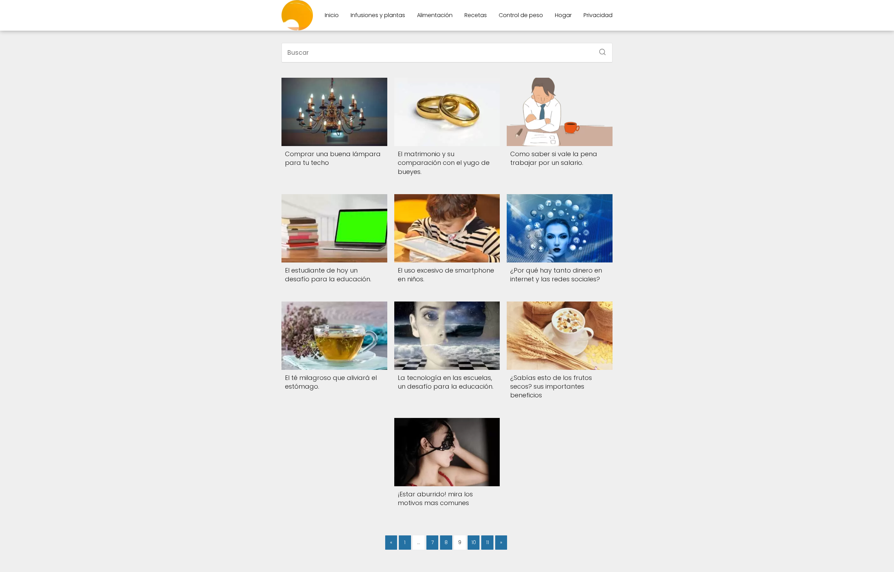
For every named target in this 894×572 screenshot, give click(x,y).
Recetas (475, 15)
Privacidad (598, 15)
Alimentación (435, 15)
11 (487, 542)
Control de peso (521, 15)
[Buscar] (600, 50)
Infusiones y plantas (378, 15)
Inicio (332, 15)
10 (473, 542)
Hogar (563, 15)
